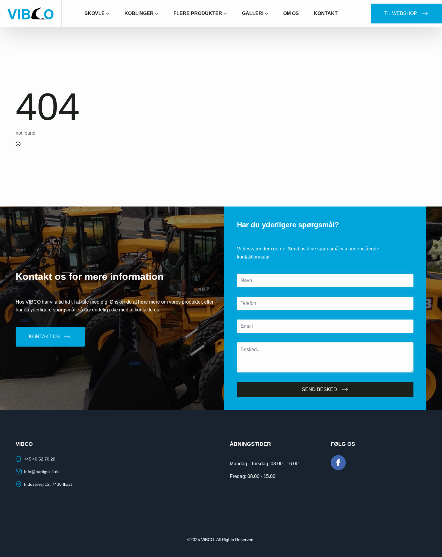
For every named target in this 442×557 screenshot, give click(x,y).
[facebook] (338, 462)
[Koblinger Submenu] (160, 13)
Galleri (252, 13)
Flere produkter (197, 13)
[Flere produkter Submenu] (228, 13)
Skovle (94, 13)
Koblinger (139, 13)
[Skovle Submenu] (111, 13)
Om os (291, 13)
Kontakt (326, 13)
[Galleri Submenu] (269, 13)
